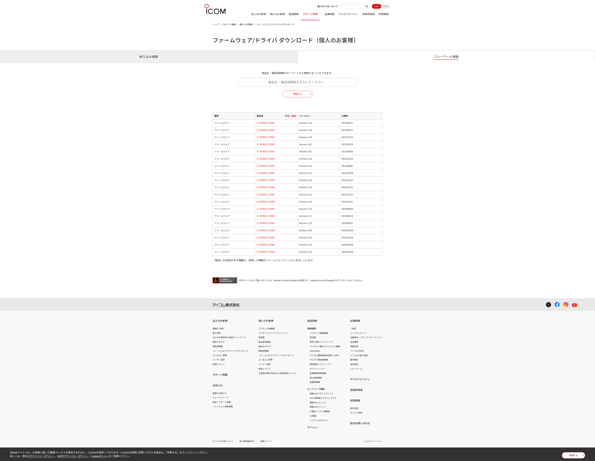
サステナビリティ (348, 14)
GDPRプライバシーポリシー (72, 456)
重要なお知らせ (220, 393)
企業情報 (330, 14)
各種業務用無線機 (318, 373)
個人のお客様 (277, 14)
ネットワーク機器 (316, 388)
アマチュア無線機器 (319, 332)
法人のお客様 (258, 14)
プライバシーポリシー (42, 456)
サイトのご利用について (223, 441)
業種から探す (219, 328)
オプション (312, 427)
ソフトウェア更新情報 (223, 406)
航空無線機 (315, 381)
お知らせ (218, 385)
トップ (216, 24)
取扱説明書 (218, 346)
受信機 (261, 337)
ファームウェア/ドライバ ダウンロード (230, 350)
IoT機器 (313, 415)
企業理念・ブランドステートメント (366, 337)
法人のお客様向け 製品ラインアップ (229, 337)
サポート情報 (310, 14)
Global (385, 6)
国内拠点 (354, 359)
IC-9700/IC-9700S (266, 122)
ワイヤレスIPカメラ (319, 420)
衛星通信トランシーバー (321, 364)
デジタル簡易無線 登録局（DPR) (324, 355)
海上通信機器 (264, 341)
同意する (573, 455)
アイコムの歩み (357, 350)
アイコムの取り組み (359, 355)
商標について (266, 441)
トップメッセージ (358, 332)
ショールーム (356, 368)
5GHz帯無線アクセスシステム (323, 397)
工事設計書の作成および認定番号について (277, 373)
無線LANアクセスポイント (321, 393)
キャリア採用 (356, 412)
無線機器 (311, 328)
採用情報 (383, 14)
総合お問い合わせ (329, 6)
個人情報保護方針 (246, 441)
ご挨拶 (353, 328)
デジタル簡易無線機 (319, 359)
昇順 (287, 115)
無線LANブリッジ (318, 406)
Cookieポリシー (100, 456)
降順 (294, 115)
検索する (297, 93)
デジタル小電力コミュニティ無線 (325, 346)
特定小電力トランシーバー (322, 341)
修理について (219, 364)
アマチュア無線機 (266, 328)
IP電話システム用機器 (320, 411)
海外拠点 (354, 364)
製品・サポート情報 (222, 402)
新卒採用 (354, 408)
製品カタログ (219, 341)
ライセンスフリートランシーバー (273, 332)
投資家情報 (368, 14)
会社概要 (354, 341)
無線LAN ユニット (318, 402)
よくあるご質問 (220, 355)
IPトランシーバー (318, 368)
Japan (376, 6)
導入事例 (217, 332)
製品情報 (294, 14)
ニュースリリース (220, 397)
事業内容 (354, 346)
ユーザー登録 (219, 359)
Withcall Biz (315, 350)
